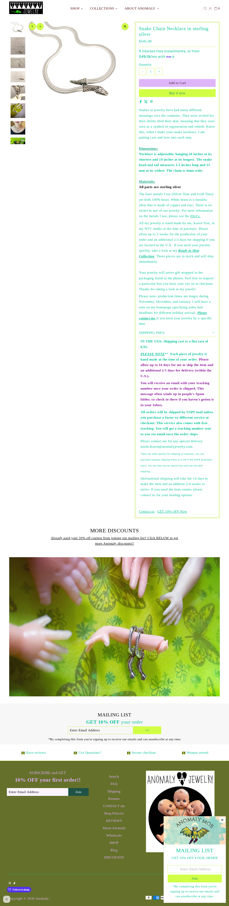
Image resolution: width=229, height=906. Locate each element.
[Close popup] (222, 820)
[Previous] (32, 26)
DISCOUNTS (114, 857)
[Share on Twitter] (146, 102)
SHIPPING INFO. (152, 333)
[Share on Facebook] (141, 102)
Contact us (147, 511)
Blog (113, 850)
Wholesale (114, 835)
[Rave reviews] (23, 752)
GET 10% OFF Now (172, 511)
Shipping (113, 791)
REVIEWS (114, 821)
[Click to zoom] (125, 26)
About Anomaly (140, 8)
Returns (114, 799)
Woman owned (197, 752)
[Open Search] (205, 8)
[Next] (40, 26)
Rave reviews (36, 752)
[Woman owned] (183, 752)
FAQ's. (195, 216)
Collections (102, 8)
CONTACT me (114, 806)
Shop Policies (114, 813)
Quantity (145, 64)
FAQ (114, 784)
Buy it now (177, 93)
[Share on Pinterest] (151, 102)
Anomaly (43, 898)
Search (114, 776)
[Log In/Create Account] (210, 8)
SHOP (75, 8)
